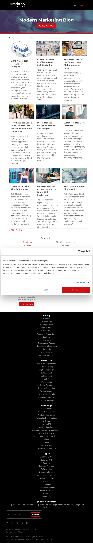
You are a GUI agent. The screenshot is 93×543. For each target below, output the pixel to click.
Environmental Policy (46, 487)
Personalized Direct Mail (46, 397)
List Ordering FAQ (46, 433)
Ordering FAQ (46, 460)
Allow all (75, 290)
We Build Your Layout (46, 412)
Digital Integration (46, 370)
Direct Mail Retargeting (65, 242)
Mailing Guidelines (46, 427)
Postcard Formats (46, 367)
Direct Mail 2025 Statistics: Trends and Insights (46, 126)
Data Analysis (46, 376)
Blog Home (27, 242)
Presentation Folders (46, 343)
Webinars (46, 439)
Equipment (46, 484)
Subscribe (35, 514)
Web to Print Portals (47, 394)
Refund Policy (46, 469)
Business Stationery (46, 355)
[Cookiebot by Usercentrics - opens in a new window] (79, 252)
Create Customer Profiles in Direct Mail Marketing (46, 62)
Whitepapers (46, 445)
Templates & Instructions (46, 418)
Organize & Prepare (47, 472)
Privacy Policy (30, 529)
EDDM (46, 379)
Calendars (46, 340)
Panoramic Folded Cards (46, 334)
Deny (46, 290)
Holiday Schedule (46, 490)
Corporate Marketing (46, 400)
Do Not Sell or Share (14, 532)
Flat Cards (47, 349)
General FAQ (46, 409)
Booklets (46, 337)
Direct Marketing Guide (46, 448)
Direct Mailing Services (46, 363)
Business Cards (46, 325)
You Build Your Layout (46, 415)
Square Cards (46, 322)
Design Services (46, 391)
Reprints (46, 463)
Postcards (46, 319)
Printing (65, 245)
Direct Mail (27, 245)
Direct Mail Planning (46, 388)
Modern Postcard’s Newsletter (46, 436)
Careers (46, 493)
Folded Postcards (46, 328)
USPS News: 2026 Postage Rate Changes (19, 64)
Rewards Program (46, 466)
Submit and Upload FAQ (46, 475)
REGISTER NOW (27, 304)
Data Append (46, 373)
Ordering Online (46, 457)
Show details (79, 282)
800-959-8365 (46, 25)
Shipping (46, 481)
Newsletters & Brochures (46, 346)
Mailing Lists (46, 382)
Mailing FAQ (46, 424)
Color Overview (46, 421)
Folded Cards (46, 352)
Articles (46, 442)
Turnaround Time (46, 478)
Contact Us (46, 496)
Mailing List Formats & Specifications (46, 430)
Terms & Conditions (14, 529)
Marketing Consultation (46, 385)
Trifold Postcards (46, 331)
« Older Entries (15, 230)
